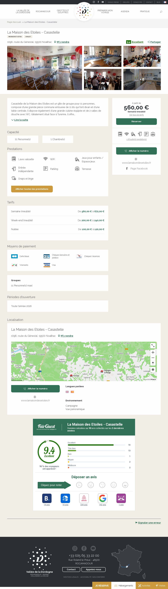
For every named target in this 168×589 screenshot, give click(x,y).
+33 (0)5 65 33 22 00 (84, 555)
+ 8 (142, 79)
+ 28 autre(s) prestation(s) (136, 139)
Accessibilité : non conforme (92, 577)
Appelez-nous (93, 569)
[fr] (165, 2)
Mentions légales (70, 577)
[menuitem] (23, 11)
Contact (71, 569)
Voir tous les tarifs (136, 115)
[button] (165, 2)
